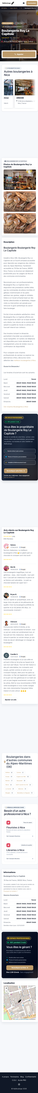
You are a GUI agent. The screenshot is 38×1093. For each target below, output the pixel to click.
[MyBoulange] (9, 3)
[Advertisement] (19, 134)
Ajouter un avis (10, 700)
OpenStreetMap (24, 1019)
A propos (5, 1077)
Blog (22, 1077)
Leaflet (16, 1019)
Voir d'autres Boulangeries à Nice (16, 407)
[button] (19, 1001)
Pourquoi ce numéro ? (10, 891)
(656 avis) (16, 37)
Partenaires (14, 1077)
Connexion (32, 3)
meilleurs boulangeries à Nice (24, 360)
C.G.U (14, 1080)
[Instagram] (19, 1084)
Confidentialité (30, 1077)
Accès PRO (22, 1080)
